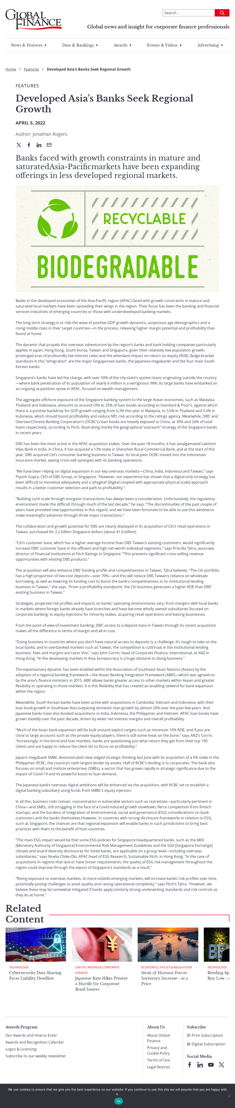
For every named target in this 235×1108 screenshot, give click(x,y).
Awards (120, 45)
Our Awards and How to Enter (31, 1035)
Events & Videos (162, 45)
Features (31, 69)
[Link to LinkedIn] (200, 1064)
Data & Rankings (78, 45)
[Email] (51, 145)
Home (11, 69)
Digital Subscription (209, 1044)
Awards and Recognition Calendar (35, 1042)
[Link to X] (221, 1064)
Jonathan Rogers (50, 134)
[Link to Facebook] (189, 1064)
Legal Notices (158, 1066)
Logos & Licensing (21, 1049)
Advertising (208, 45)
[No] (229, 1096)
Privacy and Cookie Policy (158, 1050)
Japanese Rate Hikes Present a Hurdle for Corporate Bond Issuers (101, 984)
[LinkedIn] (41, 145)
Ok (119, 1101)
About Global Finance (158, 1038)
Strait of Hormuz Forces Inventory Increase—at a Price (164, 978)
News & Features (26, 45)
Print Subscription (207, 1035)
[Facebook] (31, 145)
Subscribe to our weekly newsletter (36, 1055)
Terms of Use (158, 1060)
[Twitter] (21, 145)
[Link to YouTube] (211, 1064)
